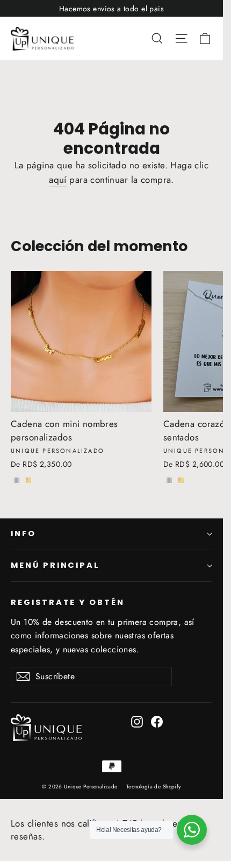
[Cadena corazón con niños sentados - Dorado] (181, 480)
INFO (23, 533)
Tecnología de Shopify (153, 786)
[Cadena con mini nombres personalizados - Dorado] (28, 480)
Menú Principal (55, 565)
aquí (58, 179)
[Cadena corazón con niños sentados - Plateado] (169, 480)
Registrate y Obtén (68, 602)
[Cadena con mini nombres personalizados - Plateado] (16, 480)
